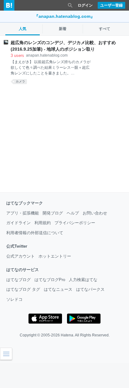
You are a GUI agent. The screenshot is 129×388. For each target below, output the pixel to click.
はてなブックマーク (24, 203)
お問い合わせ (95, 213)
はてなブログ (18, 279)
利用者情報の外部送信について (34, 232)
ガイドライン (18, 222)
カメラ (20, 81)
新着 (62, 29)
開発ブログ (53, 213)
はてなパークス (90, 289)
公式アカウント (20, 256)
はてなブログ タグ (23, 289)
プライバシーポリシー (74, 222)
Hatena (67, 335)
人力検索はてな (83, 279)
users (17, 55)
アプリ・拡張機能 (22, 213)
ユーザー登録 (111, 5)
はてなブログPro (49, 279)
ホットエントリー (55, 256)
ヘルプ (73, 213)
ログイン (85, 5)
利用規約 (42, 222)
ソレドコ (14, 299)
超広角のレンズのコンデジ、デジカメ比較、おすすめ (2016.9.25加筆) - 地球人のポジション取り (63, 46)
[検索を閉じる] (70, 5)
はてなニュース (58, 289)
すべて (104, 29)
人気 (22, 29)
